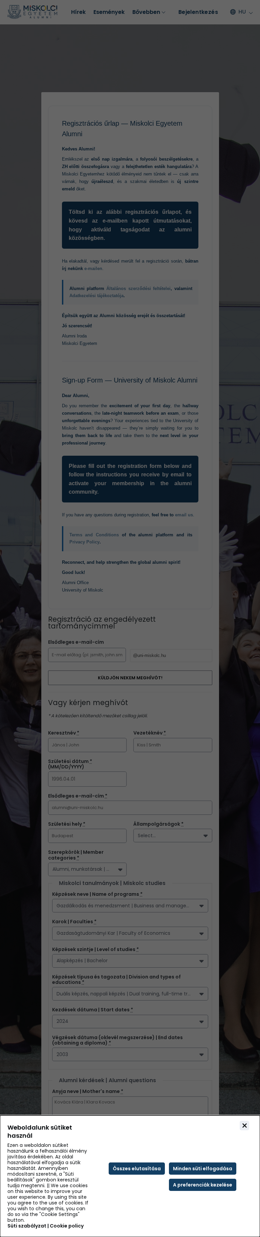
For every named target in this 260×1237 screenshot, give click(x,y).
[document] (130, 1176)
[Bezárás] (244, 1125)
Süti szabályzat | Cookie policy (45, 1226)
